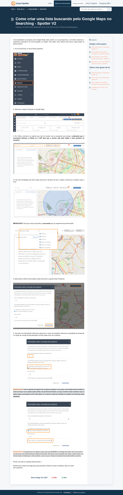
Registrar (94, 3)
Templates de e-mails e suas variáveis (99, 88)
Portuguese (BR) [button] (104, 3)
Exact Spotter (33, 9)
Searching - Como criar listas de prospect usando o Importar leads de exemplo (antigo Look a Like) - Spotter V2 (100, 63)
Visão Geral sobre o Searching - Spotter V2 (100, 48)
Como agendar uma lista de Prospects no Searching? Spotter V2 (100, 53)
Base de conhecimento (62, 3)
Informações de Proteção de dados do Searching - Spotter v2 (100, 57)
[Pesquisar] (109, 9)
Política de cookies (79, 492)
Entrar (88, 3)
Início (50, 3)
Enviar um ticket (78, 3)
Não (55, 477)
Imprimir (94, 40)
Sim (65, 477)
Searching (43, 9)
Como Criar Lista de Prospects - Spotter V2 (100, 78)
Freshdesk (67, 492)
